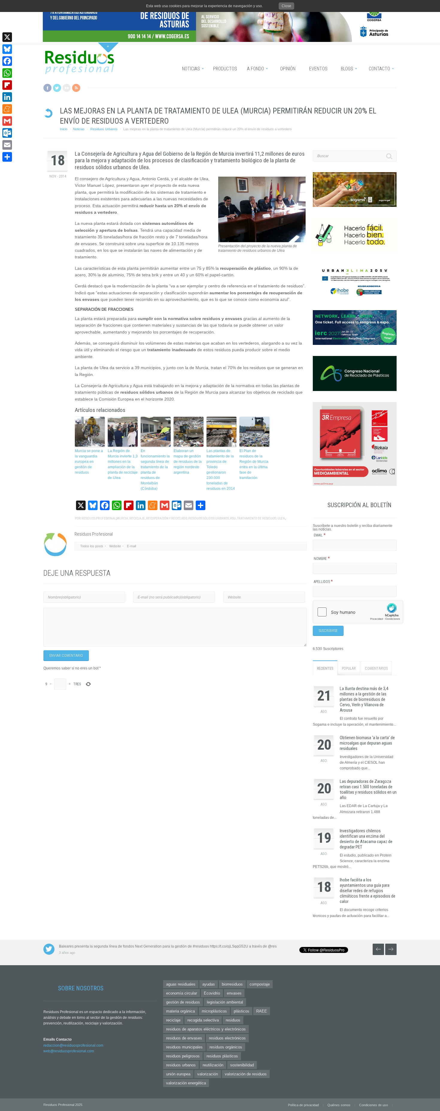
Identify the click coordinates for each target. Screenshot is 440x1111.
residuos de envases (184, 1038)
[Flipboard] (7, 85)
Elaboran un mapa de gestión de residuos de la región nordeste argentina (188, 462)
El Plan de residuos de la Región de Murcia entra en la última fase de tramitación (253, 464)
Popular (349, 668)
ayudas (208, 984)
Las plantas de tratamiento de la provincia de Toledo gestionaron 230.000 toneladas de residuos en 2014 (221, 470)
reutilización (213, 1065)
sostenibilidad (242, 1065)
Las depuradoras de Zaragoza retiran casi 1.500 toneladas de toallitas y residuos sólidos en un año (368, 789)
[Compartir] (7, 157)
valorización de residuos (246, 1074)
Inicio (63, 129)
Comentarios (376, 668)
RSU (233, 518)
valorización (207, 1074)
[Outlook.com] (7, 133)
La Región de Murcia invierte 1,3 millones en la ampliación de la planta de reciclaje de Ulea (123, 464)
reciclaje (137, 518)
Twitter (57, 88)
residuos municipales (184, 1047)
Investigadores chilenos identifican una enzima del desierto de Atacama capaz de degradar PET (366, 839)
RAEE (261, 1011)
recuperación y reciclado (166, 518)
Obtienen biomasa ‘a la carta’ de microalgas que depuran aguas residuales (367, 743)
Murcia (122, 518)
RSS (76, 88)
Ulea (281, 518)
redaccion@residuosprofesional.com (73, 1045)
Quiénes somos (339, 1105)
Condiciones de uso (373, 1105)
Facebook (47, 88)
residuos (233, 1020)
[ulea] (262, 241)
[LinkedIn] (7, 97)
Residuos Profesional (98, 518)
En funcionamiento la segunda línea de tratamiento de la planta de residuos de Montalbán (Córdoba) (155, 470)
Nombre (322, 559)
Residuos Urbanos (104, 129)
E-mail (131, 546)
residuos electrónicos (227, 1038)
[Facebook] (7, 61)
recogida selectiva (203, 1020)
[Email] (7, 145)
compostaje (260, 984)
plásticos (241, 1011)
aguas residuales (180, 984)
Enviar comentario (66, 656)
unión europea (178, 1074)
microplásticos (214, 1011)
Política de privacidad (303, 1105)
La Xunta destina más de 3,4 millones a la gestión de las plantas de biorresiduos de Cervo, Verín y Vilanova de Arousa (364, 699)
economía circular (181, 993)
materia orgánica (180, 1011)
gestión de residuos (183, 1002)
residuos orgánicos (226, 1047)
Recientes (325, 668)
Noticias (79, 129)
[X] (7, 37)
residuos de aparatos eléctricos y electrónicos (206, 1029)
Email (320, 535)
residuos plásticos (222, 1056)
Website (115, 546)
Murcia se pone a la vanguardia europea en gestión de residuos (89, 462)
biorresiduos (232, 984)
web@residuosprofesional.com (68, 1051)
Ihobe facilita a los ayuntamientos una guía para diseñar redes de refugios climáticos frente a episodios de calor (367, 890)
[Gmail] (7, 121)
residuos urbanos (181, 1065)
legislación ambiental (225, 1002)
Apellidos (323, 582)
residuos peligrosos (183, 1056)
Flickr (67, 88)
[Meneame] (7, 109)
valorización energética (186, 1083)
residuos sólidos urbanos (208, 518)
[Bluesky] (7, 49)
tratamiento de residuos (256, 518)
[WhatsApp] (7, 73)
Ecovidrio (212, 993)
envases (234, 993)
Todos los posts (91, 546)
